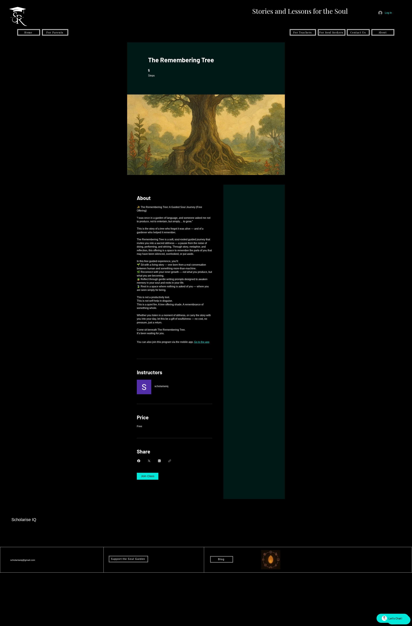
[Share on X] (149, 461)
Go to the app (201, 342)
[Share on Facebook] (139, 461)
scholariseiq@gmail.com (22, 560)
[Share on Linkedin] (159, 461)
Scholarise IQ (23, 519)
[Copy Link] (170, 461)
